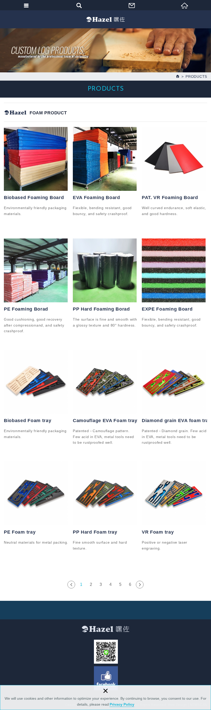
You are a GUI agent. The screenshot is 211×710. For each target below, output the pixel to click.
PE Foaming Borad (26, 309)
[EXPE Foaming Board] (174, 270)
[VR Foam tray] (174, 493)
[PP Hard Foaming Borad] (105, 270)
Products (196, 76)
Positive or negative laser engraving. (164, 545)
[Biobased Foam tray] (36, 382)
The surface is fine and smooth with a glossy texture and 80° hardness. (105, 322)
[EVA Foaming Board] (105, 159)
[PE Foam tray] (36, 493)
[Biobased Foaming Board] (36, 159)
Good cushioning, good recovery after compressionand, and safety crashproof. (34, 325)
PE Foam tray (20, 532)
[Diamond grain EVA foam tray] (174, 382)
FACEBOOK (106, 678)
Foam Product (48, 112)
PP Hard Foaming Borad (101, 309)
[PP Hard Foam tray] (105, 493)
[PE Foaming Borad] (36, 270)
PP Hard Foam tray (95, 532)
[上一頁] (71, 584)
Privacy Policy (122, 704)
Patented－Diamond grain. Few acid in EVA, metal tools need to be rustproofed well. (174, 436)
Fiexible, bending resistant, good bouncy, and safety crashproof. (102, 211)
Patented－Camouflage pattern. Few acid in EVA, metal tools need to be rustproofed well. (103, 436)
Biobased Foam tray (27, 420)
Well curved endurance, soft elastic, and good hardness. (174, 211)
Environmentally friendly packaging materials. (35, 211)
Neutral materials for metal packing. (36, 542)
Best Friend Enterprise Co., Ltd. (105, 19)
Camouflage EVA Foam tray (105, 420)
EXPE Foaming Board (167, 309)
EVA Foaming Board (96, 197)
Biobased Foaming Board (34, 197)
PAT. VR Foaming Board (170, 197)
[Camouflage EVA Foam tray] (105, 382)
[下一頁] (140, 584)
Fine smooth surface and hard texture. (100, 545)
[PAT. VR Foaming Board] (174, 159)
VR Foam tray (158, 532)
